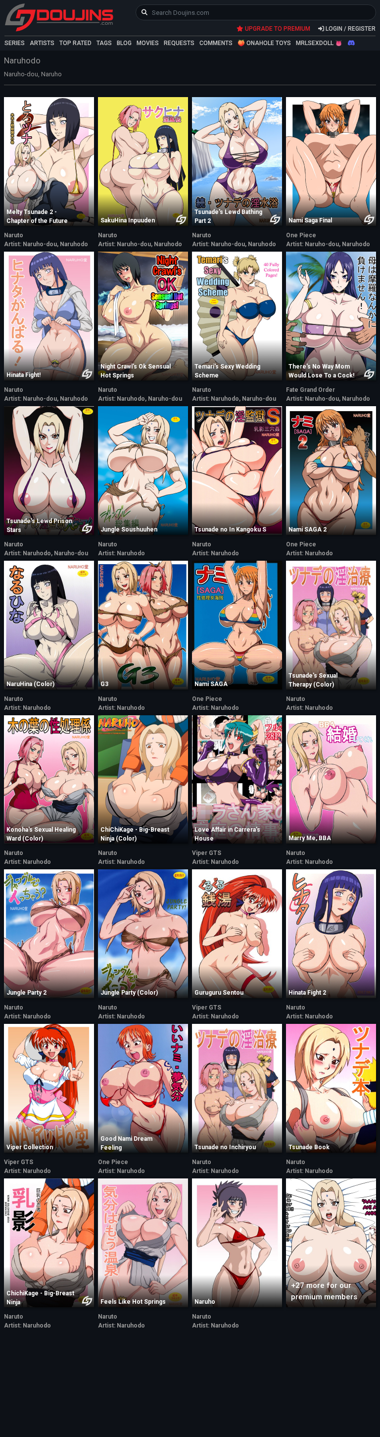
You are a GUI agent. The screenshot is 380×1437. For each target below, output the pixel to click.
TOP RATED (75, 43)
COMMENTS (216, 43)
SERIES (14, 43)
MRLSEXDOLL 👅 (319, 43)
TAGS (104, 43)
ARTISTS (42, 43)
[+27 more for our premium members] (331, 1241)
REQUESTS (179, 43)
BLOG (124, 43)
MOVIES (148, 43)
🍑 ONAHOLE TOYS (264, 43)
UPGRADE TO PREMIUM (276, 28)
